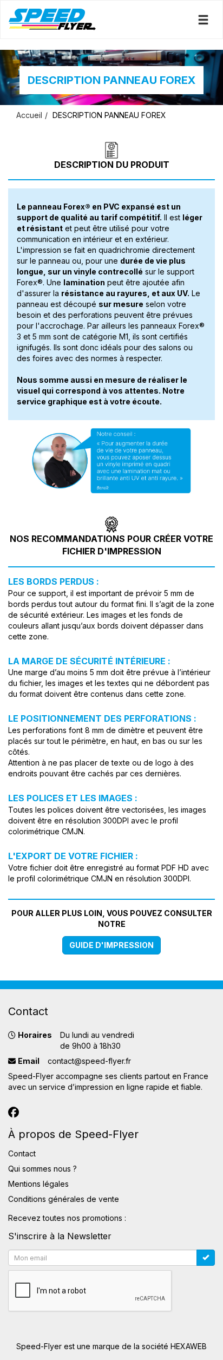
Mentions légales (38, 1183)
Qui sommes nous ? (42, 1168)
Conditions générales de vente (63, 1199)
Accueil (29, 115)
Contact (22, 1153)
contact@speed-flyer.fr (89, 1060)
